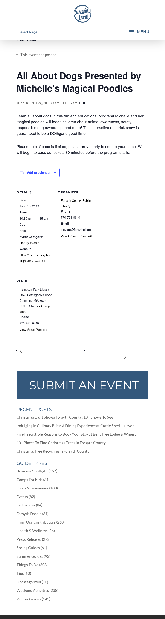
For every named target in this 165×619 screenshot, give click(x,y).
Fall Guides (26, 505)
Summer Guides (30, 556)
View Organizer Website (77, 236)
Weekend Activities (33, 590)
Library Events (29, 243)
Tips (20, 573)
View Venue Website (33, 329)
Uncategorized (29, 582)
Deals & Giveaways (33, 488)
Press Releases (29, 539)
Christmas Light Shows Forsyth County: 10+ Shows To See (65, 417)
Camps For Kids (30, 479)
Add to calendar (38, 172)
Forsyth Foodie (29, 513)
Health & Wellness (32, 530)
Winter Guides (29, 599)
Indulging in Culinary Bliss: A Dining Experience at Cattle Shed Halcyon (75, 425)
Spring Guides (28, 547)
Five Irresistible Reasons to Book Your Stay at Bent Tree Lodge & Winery (76, 434)
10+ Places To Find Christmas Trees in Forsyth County (61, 442)
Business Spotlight (32, 471)
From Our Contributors (36, 522)
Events (22, 496)
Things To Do (27, 564)
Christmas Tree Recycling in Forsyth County (53, 451)
